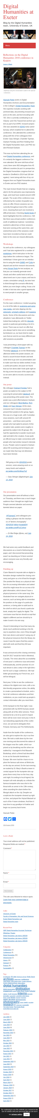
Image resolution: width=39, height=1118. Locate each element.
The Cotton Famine (8, 1007)
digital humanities (15, 985)
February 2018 (7, 1085)
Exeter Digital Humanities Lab (12, 919)
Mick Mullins (23, 403)
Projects (5, 965)
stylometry (7, 312)
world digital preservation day (11, 1008)
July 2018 (6, 1077)
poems (22, 1002)
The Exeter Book (19, 1007)
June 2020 (6, 1064)
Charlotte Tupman (18, 348)
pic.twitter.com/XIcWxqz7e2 (16, 471)
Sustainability (7, 968)
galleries (5, 994)
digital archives (12, 983)
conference (25, 979)
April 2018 (6, 1080)
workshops (7, 253)
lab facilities (6, 996)
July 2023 (6, 1035)
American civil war (21, 976)
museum (18, 997)
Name (6, 873)
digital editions (21, 983)
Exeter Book (20, 991)
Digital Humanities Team (25, 106)
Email (6, 882)
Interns (5, 960)
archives (8, 979)
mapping (32, 312)
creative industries (27, 981)
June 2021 (6, 1059)
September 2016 (8, 1095)
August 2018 (7, 1074)
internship (29, 994)
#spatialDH (23, 525)
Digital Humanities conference (18, 156)
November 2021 (8, 1051)
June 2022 (6, 1048)
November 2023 (8, 1032)
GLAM (9, 994)
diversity (30, 321)
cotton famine (6, 981)
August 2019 (7, 1069)
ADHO (22, 127)
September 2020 (8, 1061)
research (8, 1004)
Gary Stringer (17, 406)
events (14, 991)
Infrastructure (7, 958)
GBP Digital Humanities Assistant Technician (17, 930)
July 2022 (6, 1046)
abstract (14, 351)
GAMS (22, 262)
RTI (15, 1005)
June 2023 (6, 1038)
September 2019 (8, 1067)
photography (11, 1002)
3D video (13, 977)
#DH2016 (23, 462)
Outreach (6, 963)
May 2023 (6, 1040)
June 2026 (6, 1019)
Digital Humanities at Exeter (18, 11)
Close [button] (26, 1114)
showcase (19, 1005)
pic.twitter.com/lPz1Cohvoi (16, 528)
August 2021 (7, 1053)
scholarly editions (18, 312)
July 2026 (6, 1017)
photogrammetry (21, 999)
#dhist (16, 525)
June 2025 (6, 1025)
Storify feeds (29, 213)
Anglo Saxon (31, 977)
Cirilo (31, 262)
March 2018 (7, 1082)
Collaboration (7, 950)
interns (22, 993)
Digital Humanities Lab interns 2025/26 (15, 936)
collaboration (17, 979)
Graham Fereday (20, 388)
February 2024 (7, 1030)
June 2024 (6, 1027)
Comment (7, 848)
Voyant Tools (13, 268)
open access (9, 999)
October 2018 (7, 1072)
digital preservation (9, 989)
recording (30, 1002)
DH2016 (5, 983)
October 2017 (7, 1090)
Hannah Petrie (8, 100)
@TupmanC (11, 516)
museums (23, 997)
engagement (7, 991)
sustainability (25, 1005)
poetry (26, 1002)
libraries (13, 997)
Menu (7, 45)
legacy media (6, 997)
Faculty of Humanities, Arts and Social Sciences (18, 916)
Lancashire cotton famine (22, 996)
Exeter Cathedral (30, 991)
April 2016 (6, 1101)
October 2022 (7, 1043)
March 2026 (7, 1022)
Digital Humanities (9, 955)
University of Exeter (9, 914)
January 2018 (7, 1088)
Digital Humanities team (10, 921)
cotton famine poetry (16, 981)
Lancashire (12, 996)
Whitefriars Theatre (9, 933)
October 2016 (7, 1093)
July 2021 (6, 1056)
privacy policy (17, 1114)
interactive (14, 994)
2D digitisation (7, 976)
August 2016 (7, 1098)
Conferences (7, 952)
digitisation (22, 988)
